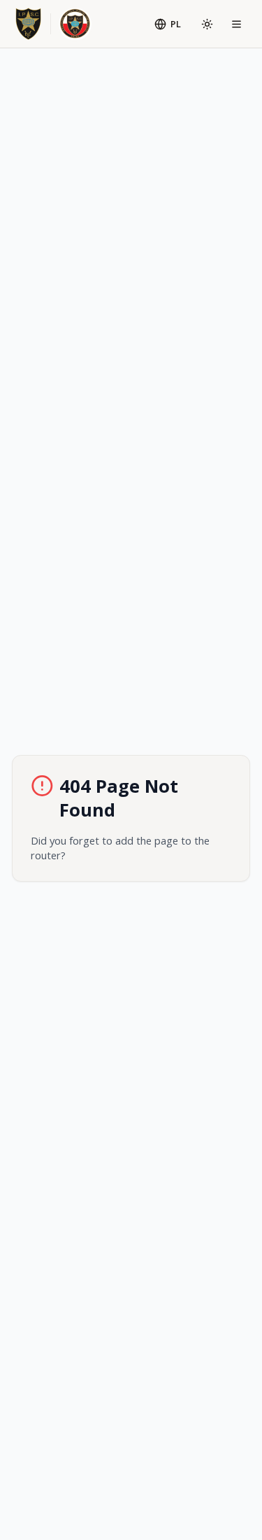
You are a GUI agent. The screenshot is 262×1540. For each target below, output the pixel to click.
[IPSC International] (28, 24)
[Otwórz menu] (237, 24)
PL (175, 24)
